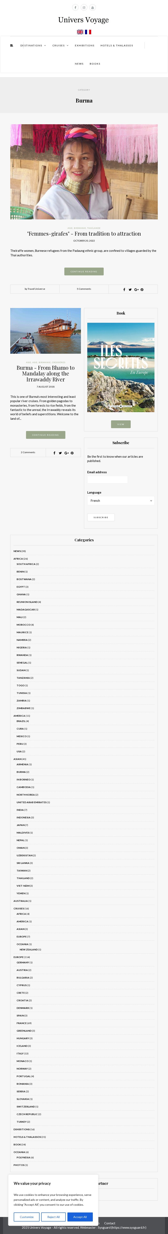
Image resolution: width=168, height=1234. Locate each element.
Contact (109, 1223)
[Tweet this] (130, 289)
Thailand (23, 878)
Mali (20, 617)
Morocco (23, 624)
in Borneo (23, 779)
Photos (19, 1165)
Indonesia (24, 817)
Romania (23, 1083)
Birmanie (80, 228)
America (19, 715)
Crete (21, 992)
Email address (97, 472)
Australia (21, 900)
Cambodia (24, 787)
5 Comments (84, 288)
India (20, 809)
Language (94, 492)
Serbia (21, 1091)
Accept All (80, 1217)
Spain (20, 1015)
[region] (53, 1200)
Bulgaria (23, 977)
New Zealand (29, 949)
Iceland (22, 1045)
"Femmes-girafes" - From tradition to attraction (84, 233)
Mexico (22, 736)
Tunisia (22, 693)
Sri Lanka (23, 862)
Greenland (24, 1030)
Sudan (21, 670)
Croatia (22, 1000)
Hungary (23, 1038)
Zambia (22, 700)
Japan (21, 825)
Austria (22, 970)
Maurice (22, 632)
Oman (21, 847)
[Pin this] (142, 289)
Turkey (22, 1121)
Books (95, 63)
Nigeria (22, 647)
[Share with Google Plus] (136, 289)
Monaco (22, 1061)
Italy (20, 1053)
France (22, 1023)
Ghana (21, 594)
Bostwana (24, 579)
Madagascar (26, 609)
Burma (21, 771)
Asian (17, 759)
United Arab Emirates (32, 802)
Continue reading (84, 271)
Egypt (21, 586)
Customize (27, 1217)
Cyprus (22, 985)
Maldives (23, 832)
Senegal (22, 662)
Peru (20, 743)
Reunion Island (27, 601)
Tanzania (23, 677)
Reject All (53, 1217)
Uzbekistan (24, 855)
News (79, 63)
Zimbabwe (24, 708)
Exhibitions (84, 45)
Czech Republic (27, 1114)
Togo (20, 685)
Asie (70, 228)
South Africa (26, 564)
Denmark (23, 1007)
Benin (20, 571)
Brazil (21, 721)
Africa (18, 558)
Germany (23, 962)
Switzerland (26, 1106)
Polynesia (23, 1157)
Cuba (20, 728)
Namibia (22, 639)
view (120, 424)
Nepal (20, 840)
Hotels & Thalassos (117, 45)
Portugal (24, 1076)
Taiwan (22, 870)
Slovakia (23, 1099)
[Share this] (124, 289)
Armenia (22, 764)
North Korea (26, 794)
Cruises (58, 45)
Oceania (22, 944)
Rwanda (22, 655)
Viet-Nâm (23, 885)
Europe (22, 936)
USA (19, 751)
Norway (22, 1068)
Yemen (21, 893)
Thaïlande (94, 228)
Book (17, 1144)
